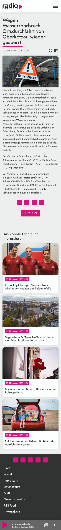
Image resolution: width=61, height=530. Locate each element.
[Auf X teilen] (26, 202)
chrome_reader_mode (56, 50)
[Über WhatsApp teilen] (34, 202)
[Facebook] (22, 459)
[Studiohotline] (45, 459)
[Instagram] (30, 459)
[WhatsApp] (15, 459)
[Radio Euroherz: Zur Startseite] (27, 6)
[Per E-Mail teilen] (41, 202)
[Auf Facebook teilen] (19, 202)
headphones (50, 50)
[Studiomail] (38, 459)
